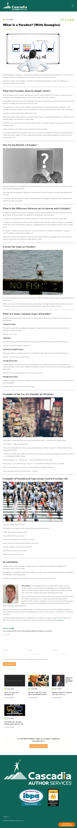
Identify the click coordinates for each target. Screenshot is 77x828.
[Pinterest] (68, 20)
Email (29, 650)
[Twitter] (62, 20)
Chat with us (60, 620)
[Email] (70, 20)
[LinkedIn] (65, 20)
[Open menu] (72, 5)
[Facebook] (60, 20)
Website (54, 650)
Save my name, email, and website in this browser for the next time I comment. (27, 659)
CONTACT (6, 817)
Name (5, 650)
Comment (6, 634)
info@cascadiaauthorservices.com (13, 820)
